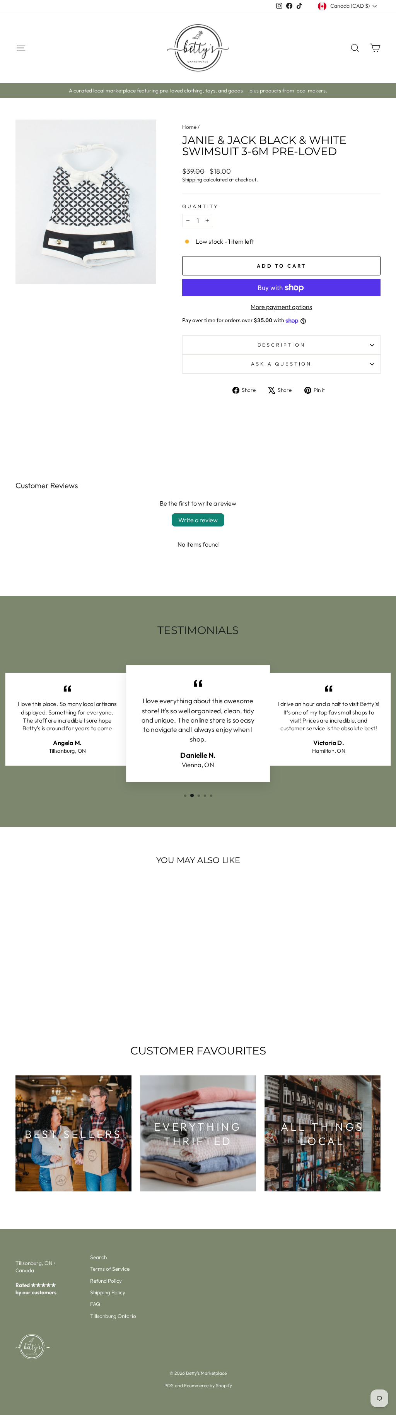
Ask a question (281, 364)
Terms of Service (110, 1268)
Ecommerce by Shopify (208, 1385)
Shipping (192, 179)
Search (98, 1257)
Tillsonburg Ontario (113, 1315)
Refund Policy (106, 1280)
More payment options (281, 307)
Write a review (198, 520)
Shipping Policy (107, 1292)
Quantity (200, 206)
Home (189, 126)
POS (169, 1385)
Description (282, 345)
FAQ (95, 1304)
